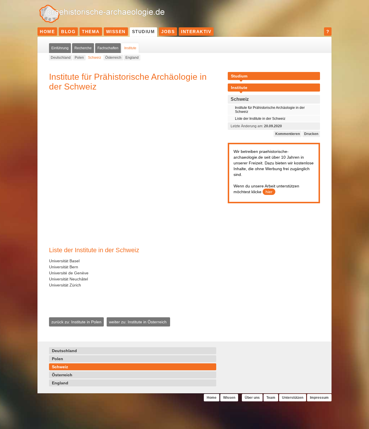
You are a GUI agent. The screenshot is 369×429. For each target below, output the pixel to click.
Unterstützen (292, 398)
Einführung (60, 48)
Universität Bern (63, 267)
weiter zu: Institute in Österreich (138, 322)
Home (47, 31)
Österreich (113, 58)
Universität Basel (64, 261)
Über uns (252, 398)
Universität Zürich (65, 285)
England (132, 58)
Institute (130, 48)
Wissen (116, 31)
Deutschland (61, 58)
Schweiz (94, 58)
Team (270, 398)
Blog (68, 31)
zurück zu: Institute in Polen (76, 322)
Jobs (168, 31)
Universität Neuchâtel (68, 279)
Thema (91, 31)
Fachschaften (107, 48)
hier (269, 191)
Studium (143, 31)
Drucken (311, 134)
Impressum (319, 398)
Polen (79, 58)
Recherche (83, 48)
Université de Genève (69, 273)
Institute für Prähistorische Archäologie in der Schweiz (270, 110)
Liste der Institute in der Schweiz (260, 119)
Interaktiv (196, 31)
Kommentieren (287, 134)
